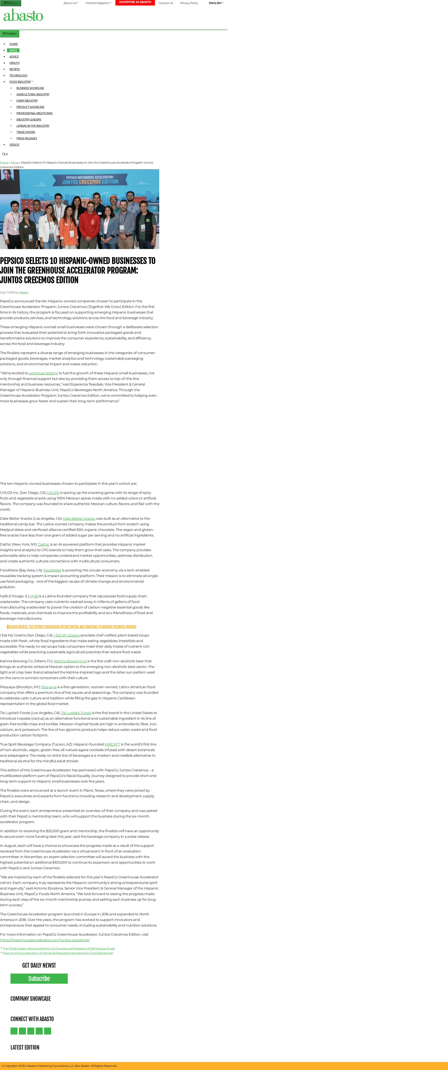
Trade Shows (25, 132)
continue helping (43, 373)
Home (13, 44)
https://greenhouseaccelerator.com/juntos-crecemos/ (44, 940)
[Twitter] (14, 1031)
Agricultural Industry (32, 94)
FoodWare (52, 570)
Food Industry (20, 82)
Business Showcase (30, 88)
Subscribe (39, 978)
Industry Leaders (28, 119)
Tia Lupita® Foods (76, 713)
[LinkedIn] (22, 1031)
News (13, 50)
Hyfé (34, 596)
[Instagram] (30, 1031)
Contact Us (166, 3)
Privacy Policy (189, 3)
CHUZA (53, 493)
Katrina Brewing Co (70, 661)
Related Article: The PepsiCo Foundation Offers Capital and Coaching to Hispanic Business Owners (72, 627)
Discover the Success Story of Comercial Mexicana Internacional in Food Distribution (58, 953)
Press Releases (26, 138)
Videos (14, 145)
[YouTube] (39, 1031)
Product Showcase (30, 107)
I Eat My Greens (67, 635)
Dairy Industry (27, 101)
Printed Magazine (97, 3)
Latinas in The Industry (32, 126)
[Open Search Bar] (5, 154)
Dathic (43, 544)
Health (14, 63)
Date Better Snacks (79, 518)
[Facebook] (47, 1031)
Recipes (14, 69)
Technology (18, 75)
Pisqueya (49, 687)
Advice (14, 57)
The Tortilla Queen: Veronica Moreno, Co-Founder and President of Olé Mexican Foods (59, 948)
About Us (70, 3)
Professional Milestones (34, 113)
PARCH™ (112, 744)
